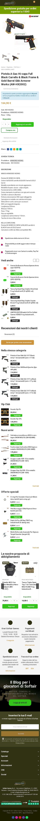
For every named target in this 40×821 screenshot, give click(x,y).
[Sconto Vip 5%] (5, 412)
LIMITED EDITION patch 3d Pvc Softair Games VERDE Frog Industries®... (23, 313)
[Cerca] (24, 3)
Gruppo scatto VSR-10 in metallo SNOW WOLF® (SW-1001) (22, 460)
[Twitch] (23, 817)
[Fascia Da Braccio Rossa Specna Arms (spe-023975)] (5, 268)
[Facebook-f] (13, 817)
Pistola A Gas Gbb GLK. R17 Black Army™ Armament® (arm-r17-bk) (22, 357)
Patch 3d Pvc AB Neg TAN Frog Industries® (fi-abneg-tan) (21, 522)
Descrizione (6, 169)
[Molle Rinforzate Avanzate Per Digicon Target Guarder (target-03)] (5, 535)
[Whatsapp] (27, 817)
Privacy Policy (20, 743)
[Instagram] (16, 817)
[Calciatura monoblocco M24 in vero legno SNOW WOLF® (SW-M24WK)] (5, 438)
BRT (27, 668)
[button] (3, 34)
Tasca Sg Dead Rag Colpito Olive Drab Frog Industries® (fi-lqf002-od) (24, 290)
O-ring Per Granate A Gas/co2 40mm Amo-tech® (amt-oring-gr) (23, 498)
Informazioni (30, 645)
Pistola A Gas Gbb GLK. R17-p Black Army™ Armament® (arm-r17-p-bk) (23, 380)
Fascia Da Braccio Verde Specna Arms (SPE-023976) (24, 278)
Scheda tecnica (7, 156)
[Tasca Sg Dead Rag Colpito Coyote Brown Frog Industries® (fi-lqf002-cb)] (5, 303)
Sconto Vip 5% (15, 409)
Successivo (37, 68)
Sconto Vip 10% (16, 419)
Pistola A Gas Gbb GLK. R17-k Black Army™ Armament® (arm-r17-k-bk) (23, 392)
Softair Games (18, 811)
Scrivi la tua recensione (10, 89)
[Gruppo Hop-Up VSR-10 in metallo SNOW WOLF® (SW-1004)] (5, 473)
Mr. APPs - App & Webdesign (24, 813)
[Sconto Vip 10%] (5, 422)
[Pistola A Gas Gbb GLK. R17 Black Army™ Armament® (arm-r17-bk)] (5, 358)
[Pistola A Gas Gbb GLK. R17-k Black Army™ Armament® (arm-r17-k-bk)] (5, 393)
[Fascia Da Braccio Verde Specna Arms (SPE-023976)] (5, 280)
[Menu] (2, 3)
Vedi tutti (36, 486)
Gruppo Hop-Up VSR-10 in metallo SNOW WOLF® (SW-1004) (22, 472)
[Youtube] (20, 817)
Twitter (11, 149)
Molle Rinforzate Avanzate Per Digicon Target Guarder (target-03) (24, 533)
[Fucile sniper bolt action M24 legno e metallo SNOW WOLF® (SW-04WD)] (5, 450)
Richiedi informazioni (10, 138)
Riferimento (5, 163)
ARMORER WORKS (16, 112)
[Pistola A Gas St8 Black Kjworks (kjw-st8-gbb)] (5, 370)
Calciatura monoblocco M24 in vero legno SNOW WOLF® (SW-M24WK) (23, 436)
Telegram (20, 149)
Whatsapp (17, 149)
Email (14, 149)
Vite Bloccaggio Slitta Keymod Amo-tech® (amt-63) (23, 510)
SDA (32, 668)
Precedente (31, 68)
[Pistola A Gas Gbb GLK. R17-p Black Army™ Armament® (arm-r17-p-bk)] (5, 382)
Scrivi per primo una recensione (19, 342)
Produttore (5, 160)
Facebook (8, 149)
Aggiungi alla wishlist (9, 141)
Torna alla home (34, 68)
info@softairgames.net (22, 792)
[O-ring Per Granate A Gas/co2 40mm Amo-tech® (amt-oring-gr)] (5, 500)
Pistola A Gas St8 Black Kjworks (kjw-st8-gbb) (23, 368)
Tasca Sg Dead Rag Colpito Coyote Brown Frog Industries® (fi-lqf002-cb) (24, 302)
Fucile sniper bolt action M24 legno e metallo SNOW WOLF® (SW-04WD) (23, 448)
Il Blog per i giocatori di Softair (20, 684)
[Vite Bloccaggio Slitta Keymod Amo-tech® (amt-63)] (5, 511)
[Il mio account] (37, 3)
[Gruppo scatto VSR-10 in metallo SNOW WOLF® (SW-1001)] (5, 461)
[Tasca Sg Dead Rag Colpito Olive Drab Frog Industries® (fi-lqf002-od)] (5, 292)
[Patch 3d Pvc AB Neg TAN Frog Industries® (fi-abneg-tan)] (5, 523)
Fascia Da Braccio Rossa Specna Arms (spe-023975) (24, 267)
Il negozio (10, 640)
